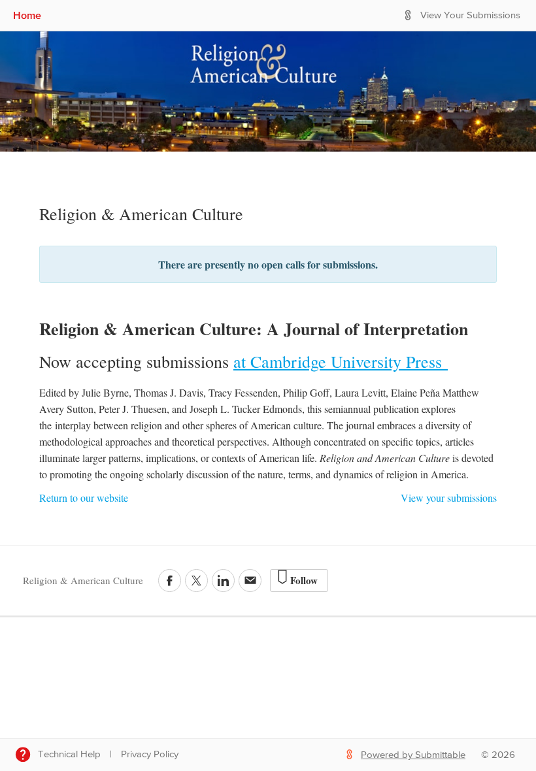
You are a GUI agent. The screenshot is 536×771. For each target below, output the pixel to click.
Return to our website (83, 497)
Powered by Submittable (413, 755)
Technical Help (69, 754)
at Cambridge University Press (340, 361)
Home (27, 15)
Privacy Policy (149, 754)
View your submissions (449, 497)
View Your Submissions (470, 15)
